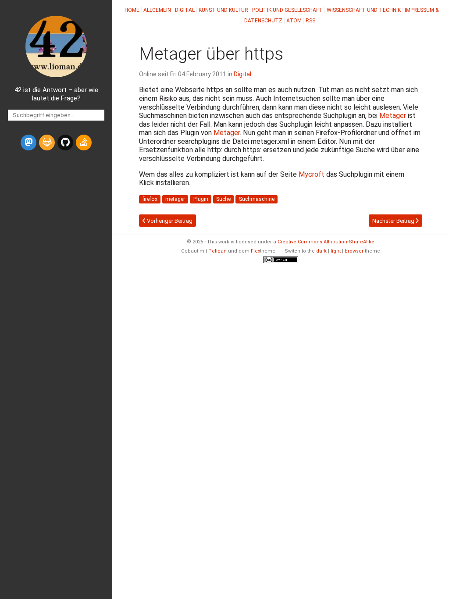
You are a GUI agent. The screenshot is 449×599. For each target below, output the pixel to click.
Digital (185, 10)
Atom (294, 21)
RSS (310, 21)
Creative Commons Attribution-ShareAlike (326, 242)
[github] (65, 142)
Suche (223, 199)
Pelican (217, 251)
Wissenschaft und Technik (364, 10)
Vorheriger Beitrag (169, 220)
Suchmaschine (256, 199)
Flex (255, 251)
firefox (150, 199)
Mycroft (311, 174)
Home (132, 10)
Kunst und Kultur (223, 10)
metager (175, 199)
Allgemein (157, 10)
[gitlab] (47, 142)
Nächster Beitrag (394, 220)
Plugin (200, 199)
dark (321, 251)
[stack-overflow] (84, 142)
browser (354, 251)
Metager (392, 115)
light (336, 251)
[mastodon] (28, 142)
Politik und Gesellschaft (287, 10)
